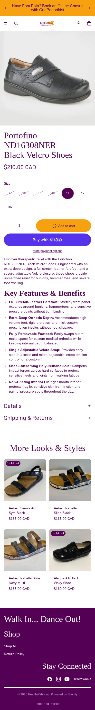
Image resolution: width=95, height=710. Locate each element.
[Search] (16, 23)
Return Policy (14, 654)
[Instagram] (58, 679)
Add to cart (66, 226)
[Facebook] (50, 679)
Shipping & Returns (28, 417)
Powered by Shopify (64, 694)
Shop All (10, 646)
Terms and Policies (47, 704)
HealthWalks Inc (38, 694)
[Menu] (5, 23)
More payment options (47, 250)
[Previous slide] (5, 8)
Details (13, 405)
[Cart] (89, 23)
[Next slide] (89, 8)
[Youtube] (67, 679)
